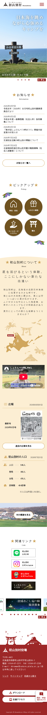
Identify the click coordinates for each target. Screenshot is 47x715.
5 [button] (25, 614)
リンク (5, 676)
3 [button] (25, 79)
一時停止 (41, 80)
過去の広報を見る (23, 446)
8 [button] (36, 614)
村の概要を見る (23, 515)
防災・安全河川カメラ (41, 699)
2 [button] (21, 79)
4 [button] (29, 79)
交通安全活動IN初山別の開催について (21, 140)
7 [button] (32, 614)
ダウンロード (19, 693)
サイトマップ (16, 676)
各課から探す (30, 676)
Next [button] (45, 614)
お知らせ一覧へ (23, 163)
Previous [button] (1, 614)
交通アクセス (19, 699)
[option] (23, 43)
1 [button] (18, 79)
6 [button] (29, 614)
